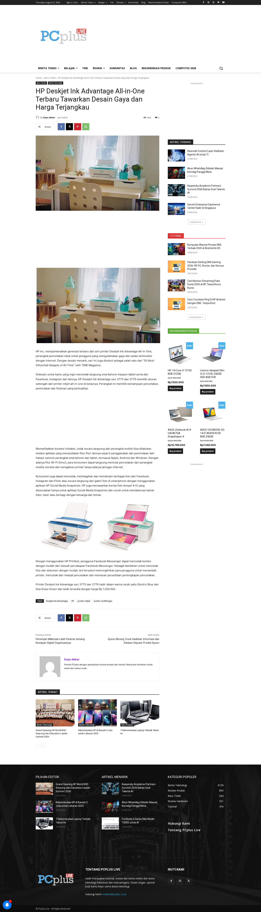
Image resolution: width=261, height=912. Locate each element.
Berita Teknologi (55, 83)
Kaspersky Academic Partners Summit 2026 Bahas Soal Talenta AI (206, 189)
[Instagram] (208, 3)
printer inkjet (84, 601)
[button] (221, 68)
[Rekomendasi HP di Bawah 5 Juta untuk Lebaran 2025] (97, 712)
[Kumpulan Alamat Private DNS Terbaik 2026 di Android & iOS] (176, 249)
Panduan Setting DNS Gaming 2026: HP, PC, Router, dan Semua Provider (205, 265)
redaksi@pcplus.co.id (114, 894)
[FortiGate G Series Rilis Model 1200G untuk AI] (110, 823)
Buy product (175, 388)
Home (39, 77)
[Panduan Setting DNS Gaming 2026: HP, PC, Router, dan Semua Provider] (176, 267)
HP (72, 601)
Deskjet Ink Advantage (57, 601)
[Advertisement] (159, 36)
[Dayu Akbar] (38, 117)
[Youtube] (223, 3)
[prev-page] (38, 745)
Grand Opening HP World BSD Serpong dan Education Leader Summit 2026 (51, 733)
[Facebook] (204, 3)
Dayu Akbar (49, 117)
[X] (213, 3)
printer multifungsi (103, 601)
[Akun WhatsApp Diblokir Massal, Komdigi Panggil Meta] (176, 173)
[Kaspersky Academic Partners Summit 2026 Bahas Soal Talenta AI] (176, 190)
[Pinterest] (77, 126)
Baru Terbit (50, 77)
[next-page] (43, 745)
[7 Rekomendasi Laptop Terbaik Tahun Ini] (139, 712)
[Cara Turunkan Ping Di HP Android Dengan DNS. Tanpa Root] (176, 304)
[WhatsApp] (85, 126)
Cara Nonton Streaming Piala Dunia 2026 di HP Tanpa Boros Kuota (204, 284)
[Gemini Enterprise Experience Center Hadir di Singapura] (176, 209)
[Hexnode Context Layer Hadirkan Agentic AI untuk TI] (176, 155)
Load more (195, 221)
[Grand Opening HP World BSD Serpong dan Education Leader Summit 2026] (55, 712)
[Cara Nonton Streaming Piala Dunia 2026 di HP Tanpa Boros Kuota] (176, 285)
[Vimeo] (218, 3)
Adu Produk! (127, 725)
